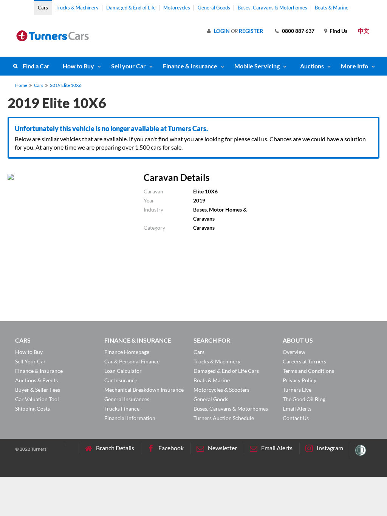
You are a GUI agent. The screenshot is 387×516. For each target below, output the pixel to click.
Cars (43, 8)
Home (21, 85)
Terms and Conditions (308, 371)
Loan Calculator (123, 371)
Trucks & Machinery (77, 8)
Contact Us (296, 418)
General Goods (214, 8)
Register (251, 31)
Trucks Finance (121, 408)
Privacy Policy (299, 380)
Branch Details (115, 447)
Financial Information (129, 418)
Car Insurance (120, 380)
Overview (294, 352)
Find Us (338, 31)
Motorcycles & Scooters (221, 389)
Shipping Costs (32, 408)
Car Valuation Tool (37, 399)
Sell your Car (128, 66)
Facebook (171, 447)
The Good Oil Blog (304, 399)
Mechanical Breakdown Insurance (144, 389)
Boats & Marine (331, 8)
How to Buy (78, 66)
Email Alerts (297, 408)
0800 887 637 (298, 31)
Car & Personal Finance (131, 361)
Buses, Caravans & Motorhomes (272, 8)
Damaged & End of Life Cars (226, 371)
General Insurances (126, 399)
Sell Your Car (30, 361)
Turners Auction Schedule (224, 418)
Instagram (330, 447)
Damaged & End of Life (131, 8)
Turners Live (297, 389)
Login (222, 31)
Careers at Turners (304, 361)
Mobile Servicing (257, 66)
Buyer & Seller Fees (37, 389)
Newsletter (222, 447)
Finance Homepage (126, 352)
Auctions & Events (36, 380)
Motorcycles (176, 8)
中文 (363, 30)
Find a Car (36, 66)
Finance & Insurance (190, 66)
